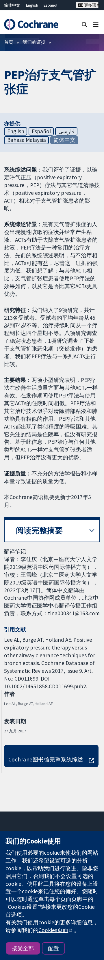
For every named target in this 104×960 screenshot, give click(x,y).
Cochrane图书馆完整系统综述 (45, 759)
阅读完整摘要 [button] (39, 530)
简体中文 (12, 5)
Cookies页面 (53, 930)
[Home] (31, 24)
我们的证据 (34, 42)
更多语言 (91, 5)
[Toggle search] (84, 24)
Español (50, 5)
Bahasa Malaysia (26, 139)
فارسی (66, 131)
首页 (8, 42)
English (32, 5)
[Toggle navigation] (96, 24)
